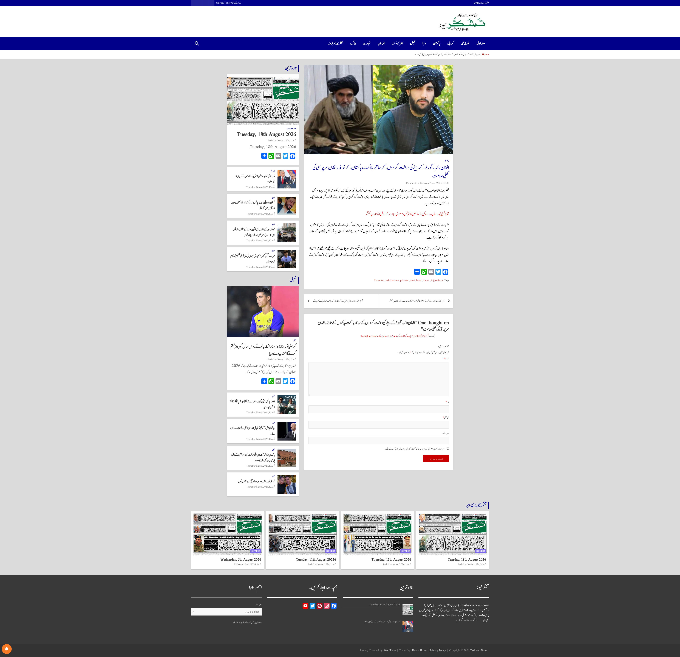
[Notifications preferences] (7, 649)
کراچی (450, 43)
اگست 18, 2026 (290, 140)
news (412, 280)
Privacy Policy (438, 650)
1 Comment (412, 183)
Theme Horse (419, 650)
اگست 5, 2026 (256, 564)
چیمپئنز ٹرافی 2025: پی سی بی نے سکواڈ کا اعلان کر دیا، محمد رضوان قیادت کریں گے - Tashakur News (395, 336)
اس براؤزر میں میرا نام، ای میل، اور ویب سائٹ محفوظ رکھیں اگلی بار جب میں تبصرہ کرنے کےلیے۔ (414, 449)
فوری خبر (465, 43)
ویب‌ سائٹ (445, 433)
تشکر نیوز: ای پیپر (476, 505)
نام (447, 402)
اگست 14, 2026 (269, 439)
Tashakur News (427, 183)
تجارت (367, 43)
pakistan (404, 280)
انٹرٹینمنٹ (397, 43)
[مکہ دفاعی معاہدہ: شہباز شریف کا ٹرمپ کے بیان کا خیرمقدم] (408, 626)
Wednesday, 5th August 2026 (240, 559)
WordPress (390, 650)
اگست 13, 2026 (269, 466)
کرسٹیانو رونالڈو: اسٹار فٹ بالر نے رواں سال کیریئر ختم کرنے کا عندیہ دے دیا (263, 350)
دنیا (424, 43)
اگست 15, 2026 (269, 412)
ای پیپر (381, 43)
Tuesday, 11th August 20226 (316, 559)
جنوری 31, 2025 (443, 183)
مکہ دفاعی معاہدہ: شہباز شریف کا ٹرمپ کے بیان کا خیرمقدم (382, 622)
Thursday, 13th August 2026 (391, 559)
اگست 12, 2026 (269, 487)
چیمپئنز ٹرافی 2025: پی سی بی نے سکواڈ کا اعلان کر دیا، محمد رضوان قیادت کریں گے (338, 301)
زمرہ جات (258, 605)
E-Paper (291, 128)
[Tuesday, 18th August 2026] (408, 609)
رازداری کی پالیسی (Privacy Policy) (228, 3)
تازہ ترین (290, 68)
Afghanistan (437, 280)
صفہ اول (481, 43)
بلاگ (353, 43)
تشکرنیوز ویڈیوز (335, 43)
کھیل (412, 43)
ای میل (446, 418)
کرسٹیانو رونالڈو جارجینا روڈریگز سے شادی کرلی (256, 481)
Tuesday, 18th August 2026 (266, 134)
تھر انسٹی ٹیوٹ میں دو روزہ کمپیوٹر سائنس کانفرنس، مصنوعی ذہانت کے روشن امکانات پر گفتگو (407, 214)
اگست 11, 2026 (330, 564)
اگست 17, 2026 (269, 187)
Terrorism (379, 280)
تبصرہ (446, 359)
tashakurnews (392, 280)
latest (418, 280)
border (426, 280)
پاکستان (436, 43)
